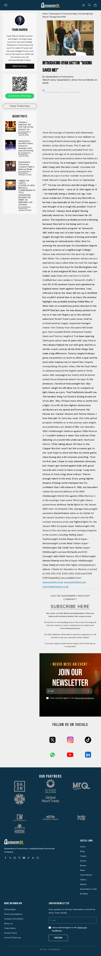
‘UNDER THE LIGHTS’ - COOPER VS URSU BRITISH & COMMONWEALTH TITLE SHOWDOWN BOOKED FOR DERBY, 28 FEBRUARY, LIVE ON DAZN (26, 193)
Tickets (83, 856)
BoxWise (84, 894)
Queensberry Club (88, 889)
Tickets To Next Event (19, 106)
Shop (82, 851)
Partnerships (10, 909)
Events (83, 861)
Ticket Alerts (10, 928)
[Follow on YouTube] (24, 857)
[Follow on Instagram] (14, 857)
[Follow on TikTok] (28, 857)
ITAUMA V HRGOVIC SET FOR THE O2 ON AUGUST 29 (25, 126)
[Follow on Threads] (19, 857)
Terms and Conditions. (84, 698)
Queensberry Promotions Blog (63, 14)
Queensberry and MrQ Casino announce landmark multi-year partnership (25, 146)
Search (83, 884)
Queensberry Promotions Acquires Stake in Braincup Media (26, 165)
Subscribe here (70, 606)
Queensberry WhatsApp (20, 96)
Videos (83, 879)
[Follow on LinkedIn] (33, 857)
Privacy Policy (10, 933)
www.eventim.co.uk (52, 582)
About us (8, 923)
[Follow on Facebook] (5, 857)
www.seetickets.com (75, 582)
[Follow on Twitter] (10, 857)
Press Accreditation (13, 914)
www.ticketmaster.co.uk (55, 586)
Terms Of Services (12, 937)
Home (45, 14)
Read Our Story (20, 66)
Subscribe (58, 938)
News (82, 870)
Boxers (83, 865)
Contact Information (13, 919)
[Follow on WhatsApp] (37, 857)
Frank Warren (86, 875)
